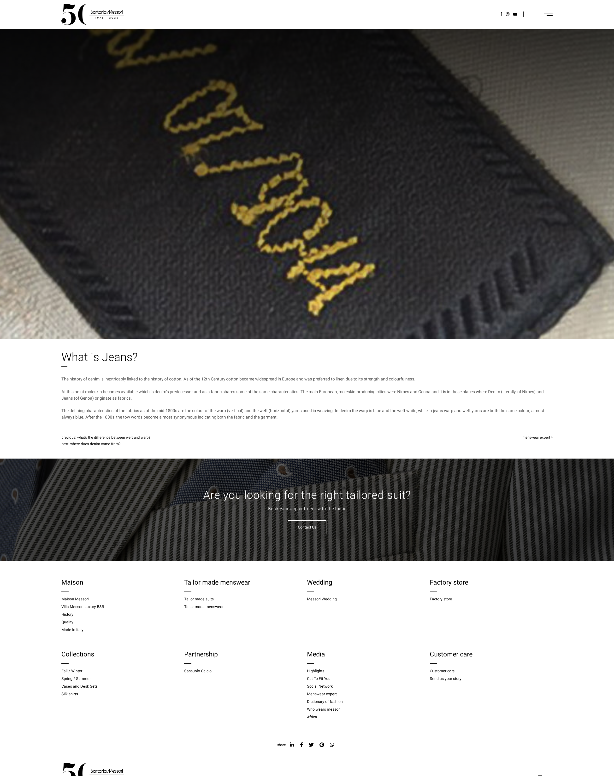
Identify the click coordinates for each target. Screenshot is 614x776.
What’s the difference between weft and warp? (113, 437)
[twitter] (311, 745)
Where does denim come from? (95, 444)
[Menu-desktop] (548, 14)
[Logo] (92, 14)
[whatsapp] (332, 745)
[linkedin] (292, 745)
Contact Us (307, 527)
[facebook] (301, 745)
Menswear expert (536, 437)
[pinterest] (321, 745)
